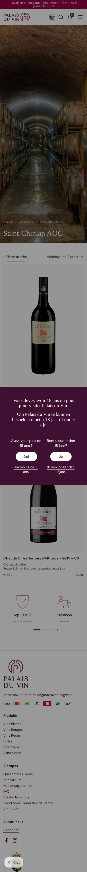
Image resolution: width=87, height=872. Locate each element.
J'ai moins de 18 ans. (26, 469)
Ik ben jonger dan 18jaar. (61, 469)
